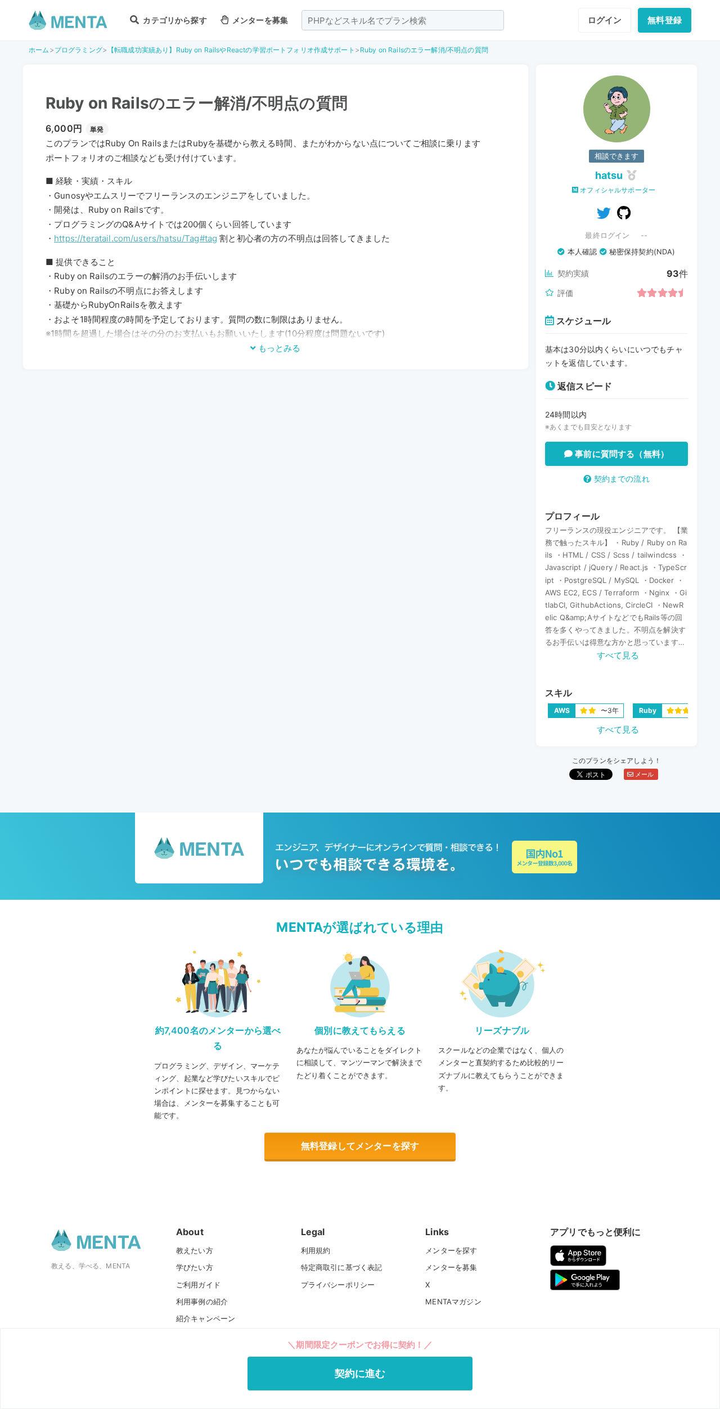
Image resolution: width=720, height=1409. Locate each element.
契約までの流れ (620, 478)
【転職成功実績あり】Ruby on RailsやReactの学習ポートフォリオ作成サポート (231, 50)
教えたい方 (194, 1250)
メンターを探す (451, 1250)
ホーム (39, 50)
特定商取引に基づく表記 (341, 1267)
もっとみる (278, 348)
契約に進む (360, 1373)
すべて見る (618, 655)
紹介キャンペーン (205, 1318)
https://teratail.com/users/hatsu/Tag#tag (135, 238)
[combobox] (403, 20)
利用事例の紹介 (202, 1301)
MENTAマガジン (453, 1301)
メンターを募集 (259, 20)
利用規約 (316, 1250)
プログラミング (78, 50)
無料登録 (664, 20)
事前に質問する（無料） (621, 453)
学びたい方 (194, 1267)
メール (643, 774)
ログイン (605, 20)
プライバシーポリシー (338, 1284)
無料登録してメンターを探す (360, 1145)
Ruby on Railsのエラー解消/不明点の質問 (424, 50)
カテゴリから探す (173, 20)
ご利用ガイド (198, 1284)
